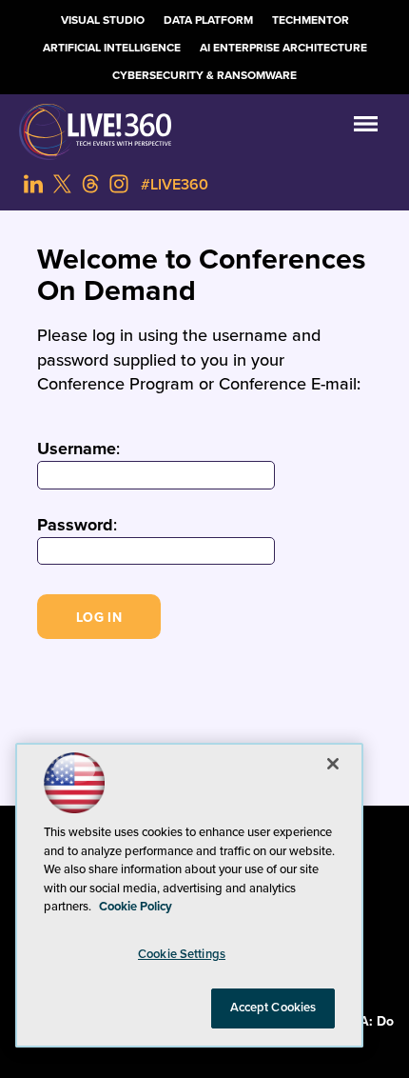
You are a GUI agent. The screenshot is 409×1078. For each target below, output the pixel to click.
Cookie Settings (181, 954)
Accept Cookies (273, 1007)
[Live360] (204, 132)
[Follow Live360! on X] (61, 183)
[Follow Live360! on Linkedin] (33, 183)
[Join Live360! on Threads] (90, 183)
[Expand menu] (365, 128)
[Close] (333, 764)
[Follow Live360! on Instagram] (118, 183)
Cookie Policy (135, 906)
